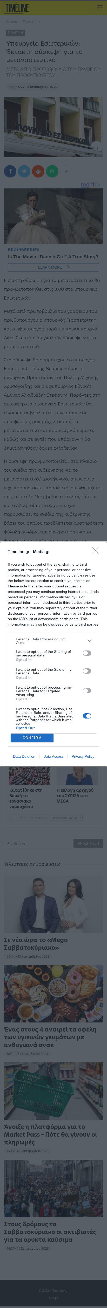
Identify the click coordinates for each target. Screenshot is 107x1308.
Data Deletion (24, 756)
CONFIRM (32, 738)
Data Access (53, 756)
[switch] (87, 653)
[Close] (97, 552)
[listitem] (53, 641)
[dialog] (53, 654)
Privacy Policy (83, 756)
